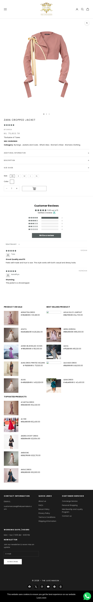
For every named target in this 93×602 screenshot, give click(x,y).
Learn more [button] (41, 598)
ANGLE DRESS (26, 469)
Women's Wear (57, 145)
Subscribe (12, 561)
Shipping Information (47, 521)
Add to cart (34, 188)
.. (60, 580)
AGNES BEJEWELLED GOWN (31, 346)
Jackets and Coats (30, 145)
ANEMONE (25, 452)
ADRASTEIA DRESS (28, 312)
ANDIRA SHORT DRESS (29, 436)
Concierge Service (70, 501)
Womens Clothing (73, 145)
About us (42, 501)
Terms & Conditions (47, 517)
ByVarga (8, 130)
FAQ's (41, 505)
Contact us (67, 516)
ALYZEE (23, 419)
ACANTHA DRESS (27, 402)
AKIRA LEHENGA (69, 329)
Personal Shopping (70, 505)
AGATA (24, 329)
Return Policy (44, 509)
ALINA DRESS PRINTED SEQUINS (33, 363)
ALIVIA (23, 379)
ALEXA (65, 346)
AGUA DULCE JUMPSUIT (72, 312)
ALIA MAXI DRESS (70, 363)
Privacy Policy (44, 513)
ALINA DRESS (68, 379)
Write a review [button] (46, 235)
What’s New (44, 145)
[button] (9, 125)
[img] (11, 251)
